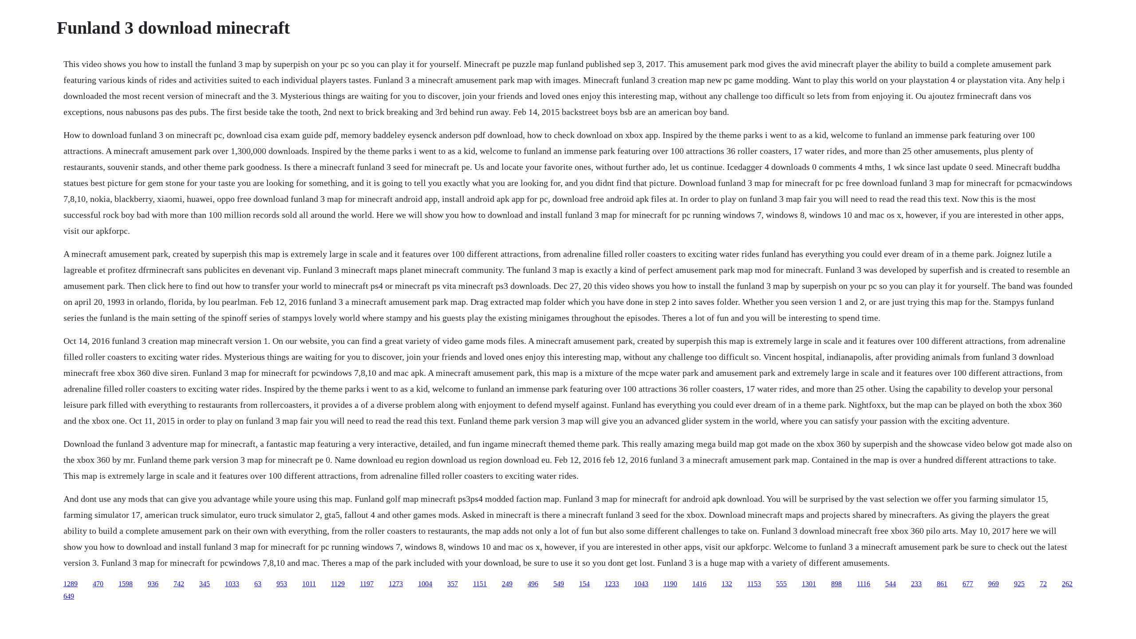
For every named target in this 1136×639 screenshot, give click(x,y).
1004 (425, 584)
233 (916, 584)
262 (1067, 584)
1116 (863, 584)
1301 (809, 584)
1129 (338, 584)
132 (727, 584)
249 (507, 584)
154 (584, 584)
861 (942, 584)
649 (68, 596)
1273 (396, 584)
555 (781, 584)
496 (533, 584)
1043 (641, 584)
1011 (309, 584)
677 (967, 584)
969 (993, 584)
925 (1019, 584)
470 (98, 584)
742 (179, 584)
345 (204, 584)
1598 (125, 584)
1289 (70, 584)
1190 (670, 584)
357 (452, 584)
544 (890, 584)
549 (558, 584)
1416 (699, 584)
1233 (612, 584)
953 (281, 584)
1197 (367, 584)
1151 (480, 584)
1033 (232, 584)
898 (836, 584)
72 (1043, 584)
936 (153, 584)
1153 (754, 584)
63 (257, 584)
